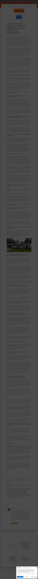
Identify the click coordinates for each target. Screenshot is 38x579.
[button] (36, 567)
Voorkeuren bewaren (34, 576)
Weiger (27, 576)
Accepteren (20, 576)
